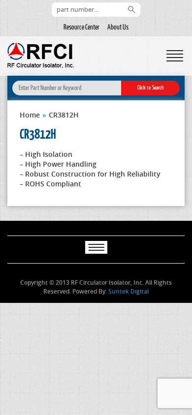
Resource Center (81, 27)
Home (30, 114)
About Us (117, 27)
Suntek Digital (128, 291)
